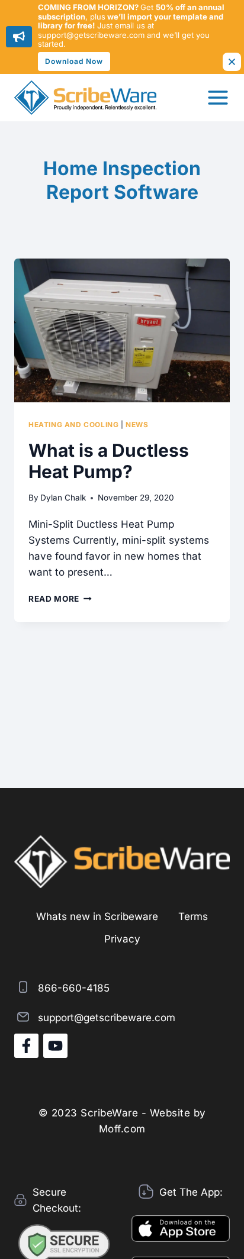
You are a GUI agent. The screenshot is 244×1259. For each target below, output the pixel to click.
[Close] (232, 62)
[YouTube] (55, 1046)
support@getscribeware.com (106, 1018)
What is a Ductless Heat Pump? (108, 461)
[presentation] (122, 330)
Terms (193, 916)
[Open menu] (218, 97)
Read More (60, 598)
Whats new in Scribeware (97, 916)
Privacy (122, 939)
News (137, 424)
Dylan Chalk (63, 497)
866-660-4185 (74, 988)
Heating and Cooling (73, 424)
